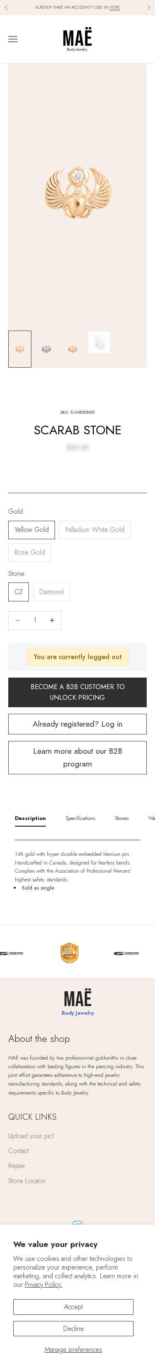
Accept (73, 1307)
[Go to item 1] (19, 349)
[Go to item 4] (99, 342)
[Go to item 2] (46, 349)
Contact (18, 1151)
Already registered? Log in (77, 723)
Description (30, 818)
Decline (73, 1328)
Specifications (80, 818)
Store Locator (26, 1181)
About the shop (39, 1038)
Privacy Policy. (43, 1284)
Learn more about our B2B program (77, 757)
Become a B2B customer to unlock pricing (78, 692)
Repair (16, 1165)
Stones (122, 818)
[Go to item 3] (72, 349)
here (115, 7)
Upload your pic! (31, 1136)
